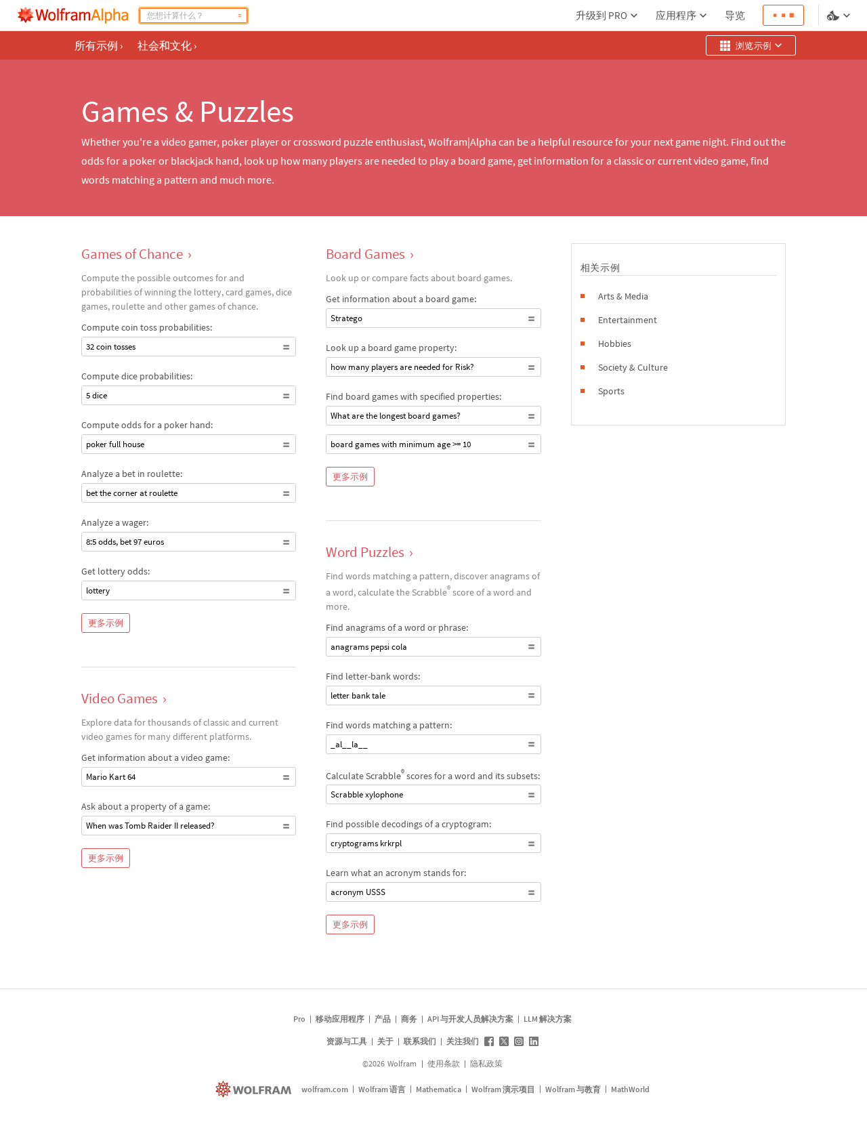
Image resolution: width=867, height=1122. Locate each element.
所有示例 (99, 45)
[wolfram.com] (255, 1089)
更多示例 (105, 623)
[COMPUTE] (240, 15)
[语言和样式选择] (839, 15)
